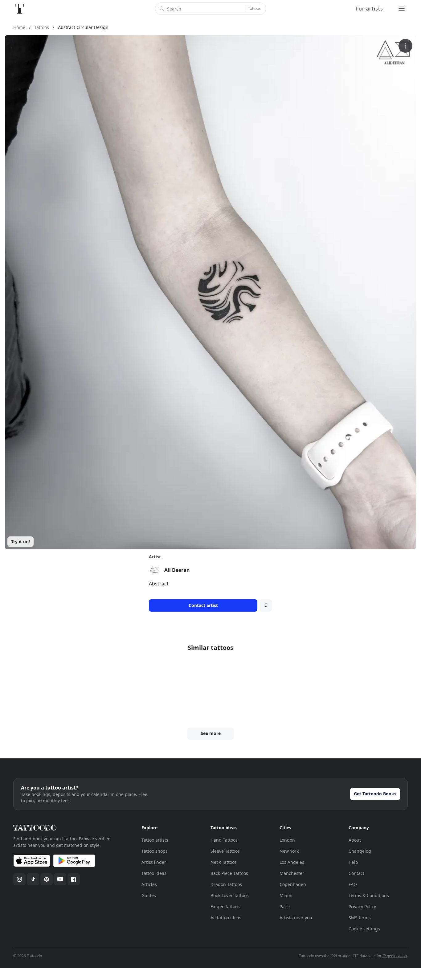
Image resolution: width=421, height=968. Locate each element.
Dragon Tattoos (226, 884)
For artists (369, 8)
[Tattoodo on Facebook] (73, 879)
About (355, 840)
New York (289, 851)
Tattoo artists (154, 840)
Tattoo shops (154, 851)
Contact (356, 873)
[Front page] (19, 8)
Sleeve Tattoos (225, 851)
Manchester (292, 873)
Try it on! (20, 541)
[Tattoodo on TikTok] (33, 879)
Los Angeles (292, 862)
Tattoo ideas (153, 873)
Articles (149, 884)
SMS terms (360, 918)
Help (353, 862)
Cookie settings (364, 929)
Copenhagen (293, 884)
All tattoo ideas (226, 918)
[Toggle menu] (401, 8)
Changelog (360, 851)
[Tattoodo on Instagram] (19, 879)
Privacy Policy (362, 906)
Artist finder (153, 862)
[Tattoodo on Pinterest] (46, 879)
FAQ (353, 884)
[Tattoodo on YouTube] (60, 879)
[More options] (405, 46)
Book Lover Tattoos (230, 895)
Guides (148, 895)
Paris (285, 906)
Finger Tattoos (225, 906)
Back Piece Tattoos (229, 873)
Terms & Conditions (369, 895)
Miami (286, 895)
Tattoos (254, 8)
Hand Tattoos (224, 840)
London (287, 840)
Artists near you (296, 918)
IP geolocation (394, 955)
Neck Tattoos (224, 862)
